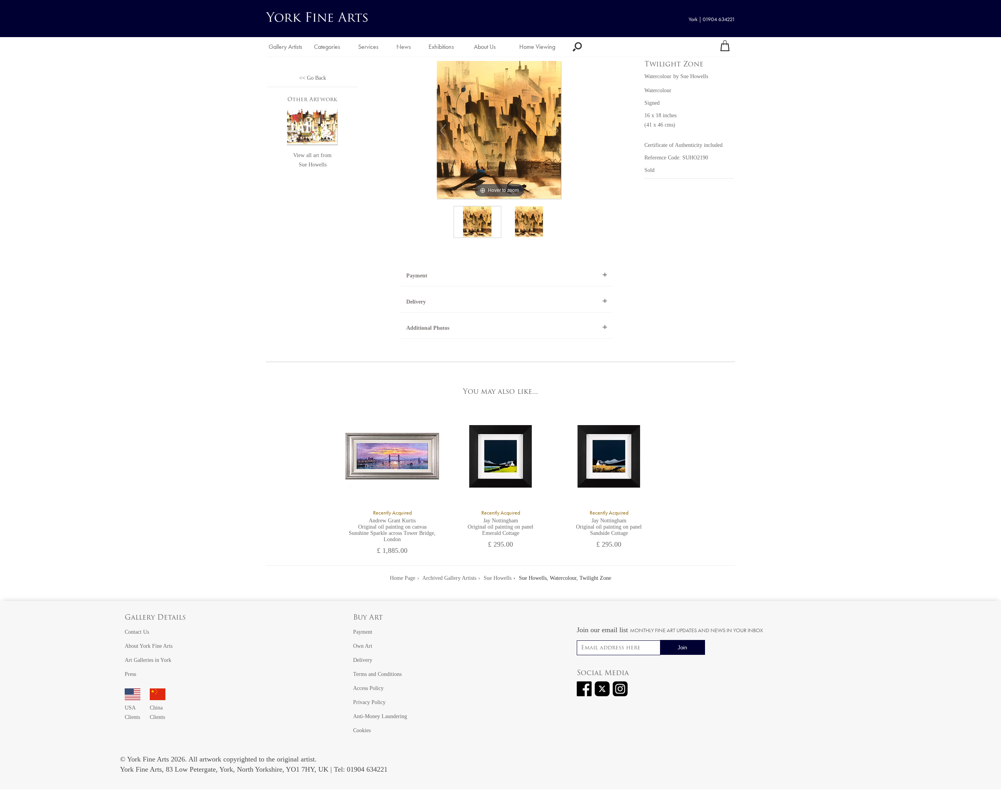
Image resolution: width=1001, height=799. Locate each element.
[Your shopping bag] (725, 47)
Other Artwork (312, 100)
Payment (416, 276)
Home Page (402, 578)
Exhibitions (441, 46)
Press (130, 674)
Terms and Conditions (377, 674)
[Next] (555, 130)
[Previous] (443, 130)
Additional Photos (427, 328)
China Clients (157, 712)
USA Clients (132, 712)
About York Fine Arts (148, 646)
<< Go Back (312, 78)
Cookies (362, 730)
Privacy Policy (369, 702)
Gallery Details (155, 618)
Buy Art (368, 618)
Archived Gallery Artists (449, 578)
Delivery (416, 302)
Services (368, 46)
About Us (485, 46)
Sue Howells (312, 165)
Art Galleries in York (148, 660)
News (403, 46)
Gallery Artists (285, 46)
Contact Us (137, 632)
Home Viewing (537, 46)
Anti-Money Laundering (380, 716)
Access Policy (368, 688)
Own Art (362, 646)
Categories (327, 46)
